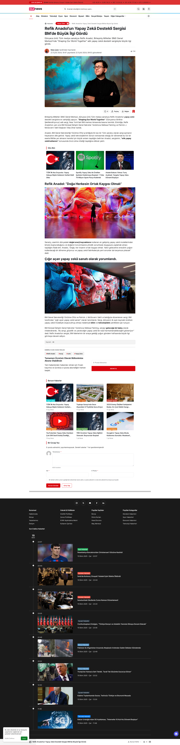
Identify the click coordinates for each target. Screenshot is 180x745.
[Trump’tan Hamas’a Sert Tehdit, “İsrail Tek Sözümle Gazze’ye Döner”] (90, 670)
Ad (47, 471)
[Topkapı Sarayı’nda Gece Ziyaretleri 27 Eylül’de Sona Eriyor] (90, 397)
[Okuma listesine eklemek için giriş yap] (133, 111)
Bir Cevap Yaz (53, 443)
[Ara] (138, 9)
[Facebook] (96, 503)
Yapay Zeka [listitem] (78, 354)
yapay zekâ (129, 117)
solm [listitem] (69, 354)
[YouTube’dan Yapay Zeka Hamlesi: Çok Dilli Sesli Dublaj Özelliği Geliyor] (59, 425)
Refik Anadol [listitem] (50, 354)
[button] (144, 9)
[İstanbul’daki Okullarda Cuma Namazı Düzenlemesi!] (90, 599)
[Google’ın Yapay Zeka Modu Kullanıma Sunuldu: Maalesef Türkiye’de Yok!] (120, 425)
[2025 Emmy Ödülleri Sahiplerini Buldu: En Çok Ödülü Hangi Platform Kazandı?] (120, 397)
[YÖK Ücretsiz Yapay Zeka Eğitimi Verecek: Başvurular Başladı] (90, 425)
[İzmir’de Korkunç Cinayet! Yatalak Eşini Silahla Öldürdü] (90, 575)
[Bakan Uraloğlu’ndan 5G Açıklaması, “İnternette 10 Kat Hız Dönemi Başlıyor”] (90, 718)
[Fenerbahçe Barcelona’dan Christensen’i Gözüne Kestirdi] (90, 547)
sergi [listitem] (61, 354)
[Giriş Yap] (149, 9)
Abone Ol (113, 368)
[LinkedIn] (103, 503)
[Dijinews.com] (36, 9)
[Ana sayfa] (31, 16)
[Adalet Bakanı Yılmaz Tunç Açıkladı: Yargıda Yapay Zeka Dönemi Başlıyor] (120, 165)
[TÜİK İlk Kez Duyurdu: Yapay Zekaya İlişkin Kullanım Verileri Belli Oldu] (60, 165)
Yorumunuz (56, 452)
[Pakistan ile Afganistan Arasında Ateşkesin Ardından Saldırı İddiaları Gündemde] (90, 647)
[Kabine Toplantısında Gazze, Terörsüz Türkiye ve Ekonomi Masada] (90, 694)
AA (53, 342)
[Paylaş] (149, 742)
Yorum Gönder (53, 485)
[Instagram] (76, 503)
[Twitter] (83, 503)
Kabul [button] (24, 738)
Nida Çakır (55, 50)
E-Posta (95, 471)
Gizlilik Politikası (9, 738)
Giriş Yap (67, 485)
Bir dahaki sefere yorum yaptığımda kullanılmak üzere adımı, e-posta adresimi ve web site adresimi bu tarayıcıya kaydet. (84, 480)
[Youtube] (90, 503)
